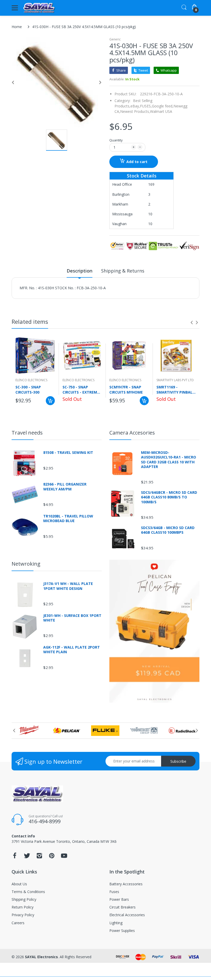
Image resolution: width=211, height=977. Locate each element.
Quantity (116, 140)
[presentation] (191, 322)
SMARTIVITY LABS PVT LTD (175, 380)
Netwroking (26, 563)
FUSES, (146, 106)
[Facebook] (15, 857)
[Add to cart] (50, 400)
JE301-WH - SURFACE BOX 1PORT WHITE (72, 618)
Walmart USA (161, 111)
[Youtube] (64, 857)
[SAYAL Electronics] (39, 8)
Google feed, (162, 106)
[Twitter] (27, 857)
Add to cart (136, 161)
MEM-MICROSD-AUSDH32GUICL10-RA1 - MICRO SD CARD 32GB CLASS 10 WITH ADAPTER (168, 459)
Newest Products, (135, 111)
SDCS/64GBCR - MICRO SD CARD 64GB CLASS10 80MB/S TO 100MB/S (169, 497)
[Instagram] (39, 857)
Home (17, 26)
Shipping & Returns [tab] (122, 271)
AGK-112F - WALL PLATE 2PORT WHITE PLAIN (71, 649)
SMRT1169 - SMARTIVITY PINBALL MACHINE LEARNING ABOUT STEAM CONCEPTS (175, 389)
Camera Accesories (132, 432)
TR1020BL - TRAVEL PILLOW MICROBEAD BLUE (68, 518)
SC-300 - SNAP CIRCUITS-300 (28, 389)
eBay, (135, 106)
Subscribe (178, 761)
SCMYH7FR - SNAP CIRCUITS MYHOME (126, 389)
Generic (115, 39)
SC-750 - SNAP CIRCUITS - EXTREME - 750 (82, 389)
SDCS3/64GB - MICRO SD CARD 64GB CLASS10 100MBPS (168, 530)
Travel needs (27, 432)
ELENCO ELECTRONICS (31, 380)
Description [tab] (79, 271)
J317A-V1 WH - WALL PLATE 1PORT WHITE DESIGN (68, 586)
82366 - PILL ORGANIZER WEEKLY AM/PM (64, 486)
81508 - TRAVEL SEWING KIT (68, 452)
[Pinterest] (52, 857)
